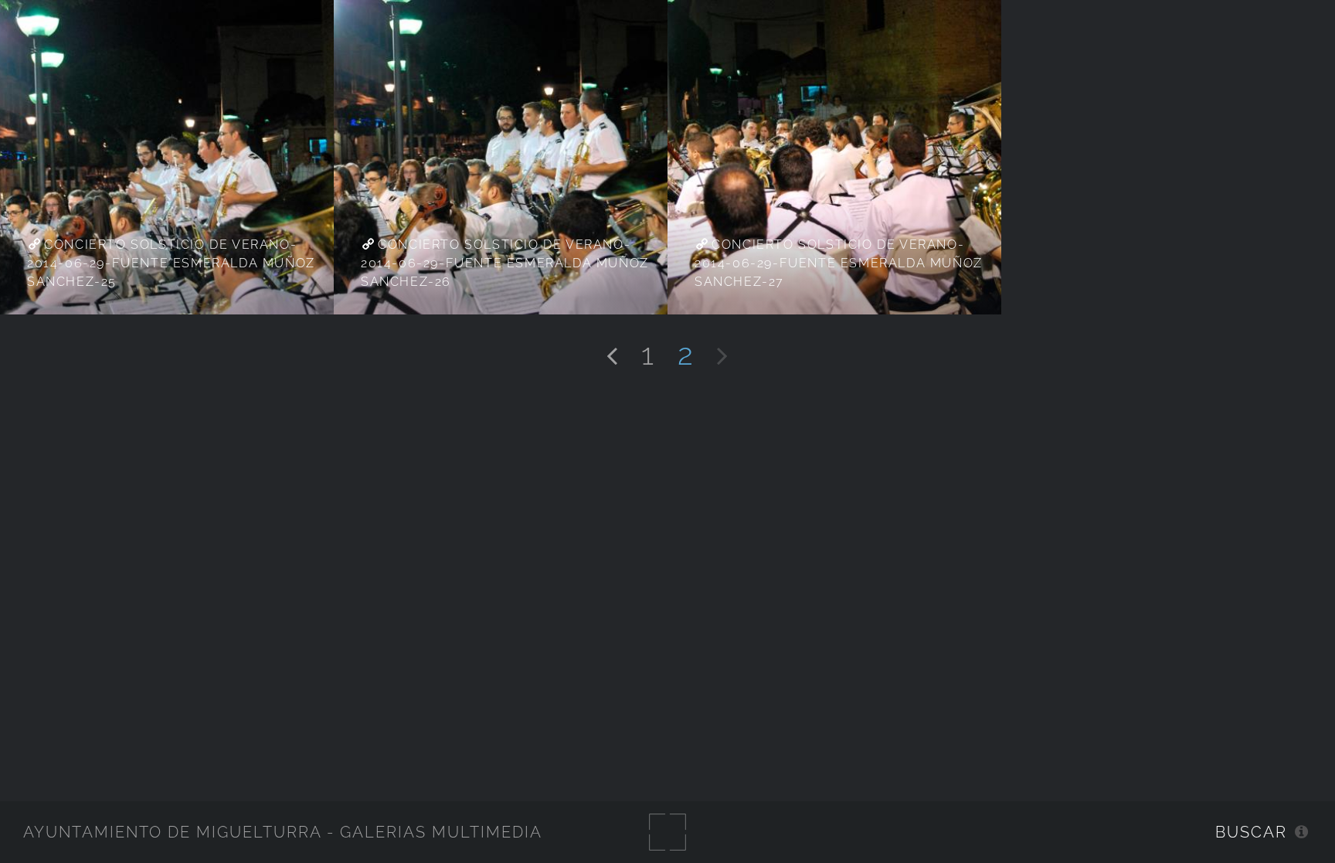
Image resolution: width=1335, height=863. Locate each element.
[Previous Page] (612, 354)
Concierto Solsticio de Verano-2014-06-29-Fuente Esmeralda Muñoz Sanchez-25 (171, 263)
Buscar (1251, 832)
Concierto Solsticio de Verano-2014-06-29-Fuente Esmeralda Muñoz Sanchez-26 (505, 263)
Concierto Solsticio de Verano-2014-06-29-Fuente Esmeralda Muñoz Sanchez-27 (839, 263)
